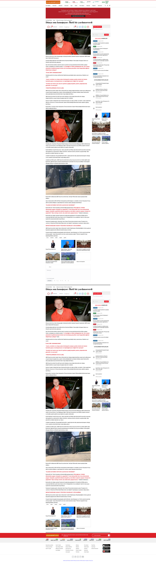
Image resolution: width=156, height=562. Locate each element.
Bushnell (51, 237)
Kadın (76, 5)
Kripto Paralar (107, 540)
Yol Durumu (98, 540)
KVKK (81, 560)
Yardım (60, 504)
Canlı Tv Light (48, 548)
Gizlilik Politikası (73, 560)
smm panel (68, 551)
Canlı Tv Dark (58, 545)
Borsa (47, 540)
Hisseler (85, 540)
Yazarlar (94, 5)
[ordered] (61, 280)
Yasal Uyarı (91, 560)
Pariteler (91, 540)
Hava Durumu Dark (49, 545)
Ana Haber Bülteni (49, 20)
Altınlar (77, 545)
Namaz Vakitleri (54, 540)
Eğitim (56, 237)
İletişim (69, 560)
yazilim (65, 237)
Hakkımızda (65, 560)
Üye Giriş (93, 545)
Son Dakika (48, 5)
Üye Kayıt (93, 546)
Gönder (49, 280)
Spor (72, 5)
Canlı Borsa (68, 545)
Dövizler (77, 546)
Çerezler (78, 560)
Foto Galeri (82, 5)
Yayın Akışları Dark (59, 546)
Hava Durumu (70, 540)
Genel (54, 20)
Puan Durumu (78, 540)
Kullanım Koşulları (86, 560)
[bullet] (62, 280)
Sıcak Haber (86, 551)
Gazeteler (100, 5)
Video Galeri (86, 546)
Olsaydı (60, 237)
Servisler (54, 5)
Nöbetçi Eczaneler (59, 548)
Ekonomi (66, 5)
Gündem (60, 5)
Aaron (47, 237)
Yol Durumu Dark (49, 546)
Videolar (88, 5)
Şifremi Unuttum (95, 548)
